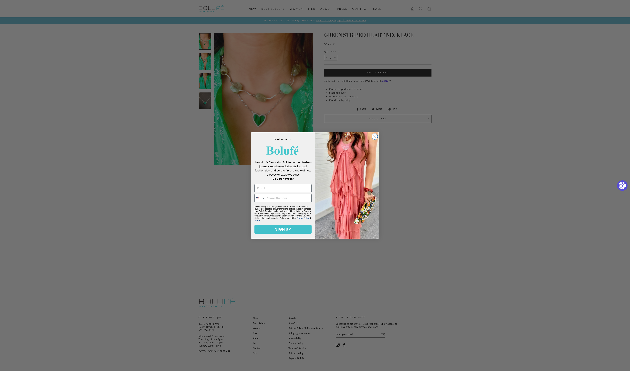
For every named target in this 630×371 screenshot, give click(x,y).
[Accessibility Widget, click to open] (622, 185)
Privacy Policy (303, 218)
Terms (257, 220)
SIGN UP (283, 229)
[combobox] (260, 198)
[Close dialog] (375, 136)
